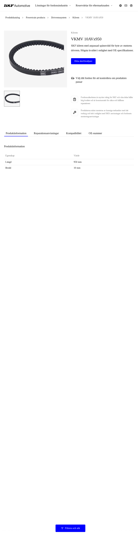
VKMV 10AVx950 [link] (94, 17)
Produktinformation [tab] (16, 133)
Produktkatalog (12, 17)
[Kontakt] (126, 5)
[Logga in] (131, 5)
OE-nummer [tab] (95, 133)
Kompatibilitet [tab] (73, 133)
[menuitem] (53, 5)
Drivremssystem (58, 17)
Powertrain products (35, 17)
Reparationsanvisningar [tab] (46, 133)
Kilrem (76, 17)
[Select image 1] (12, 99)
